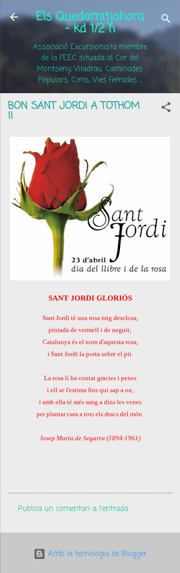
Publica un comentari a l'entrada (73, 508)
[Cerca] (166, 20)
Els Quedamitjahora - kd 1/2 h (90, 23)
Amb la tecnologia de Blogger (96, 553)
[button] (166, 109)
